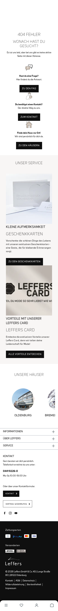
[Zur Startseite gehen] (29, 7)
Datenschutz (29, 581)
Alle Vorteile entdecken (24, 354)
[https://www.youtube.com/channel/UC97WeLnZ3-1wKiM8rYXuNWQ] (16, 513)
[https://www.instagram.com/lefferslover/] (10, 513)
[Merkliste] (21, 605)
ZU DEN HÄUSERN (29, 145)
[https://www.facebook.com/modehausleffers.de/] (4, 513)
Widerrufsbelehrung (14, 584)
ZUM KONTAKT (29, 117)
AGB (18, 581)
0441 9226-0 (10, 470)
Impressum (10, 588)
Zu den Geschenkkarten (24, 262)
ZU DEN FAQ (29, 88)
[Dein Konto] (36, 605)
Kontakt (9, 581)
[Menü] (6, 605)
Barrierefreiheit (34, 584)
